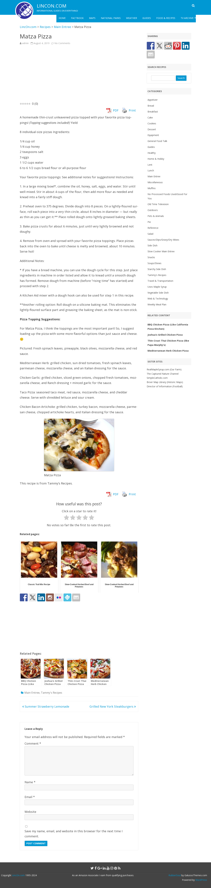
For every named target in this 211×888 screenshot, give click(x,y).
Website (30, 812)
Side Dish (152, 245)
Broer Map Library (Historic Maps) (165, 382)
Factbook (77, 18)
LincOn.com (51, 6)
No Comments (62, 43)
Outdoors (153, 210)
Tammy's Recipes (51, 692)
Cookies (152, 123)
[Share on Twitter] (159, 46)
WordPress (201, 879)
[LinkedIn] (104, 868)
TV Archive (187, 18)
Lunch (151, 170)
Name (30, 782)
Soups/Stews (154, 263)
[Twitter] (92, 868)
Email (30, 797)
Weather (131, 18)
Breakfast (153, 111)
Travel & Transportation (160, 280)
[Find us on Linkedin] (41, 597)
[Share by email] (151, 54)
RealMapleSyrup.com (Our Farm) (164, 369)
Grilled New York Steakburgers (112, 706)
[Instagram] (111, 868)
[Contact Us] (76, 597)
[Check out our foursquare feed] (67, 597)
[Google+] (99, 868)
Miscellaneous (155, 182)
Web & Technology (158, 298)
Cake (150, 117)
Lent (150, 164)
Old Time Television (158, 204)
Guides (146, 18)
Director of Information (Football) (165, 386)
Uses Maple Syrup (157, 286)
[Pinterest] (115, 868)
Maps (92, 18)
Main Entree (32, 692)
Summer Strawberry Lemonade (46, 706)
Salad (150, 233)
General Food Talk (157, 141)
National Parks (111, 18)
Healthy (152, 152)
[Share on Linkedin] (186, 46)
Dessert (152, 129)
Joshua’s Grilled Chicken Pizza (165, 334)
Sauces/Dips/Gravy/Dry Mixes (163, 239)
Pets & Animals (156, 216)
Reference (153, 227)
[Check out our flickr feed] (59, 597)
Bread (151, 105)
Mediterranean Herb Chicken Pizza (168, 350)
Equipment (153, 135)
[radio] (66, 518)
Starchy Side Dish (157, 269)
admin (25, 43)
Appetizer (153, 99)
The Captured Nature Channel (163, 373)
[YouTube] (107, 868)
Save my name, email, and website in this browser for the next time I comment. (73, 833)
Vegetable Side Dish (158, 292)
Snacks (151, 257)
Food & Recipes (165, 18)
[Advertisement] (79, 73)
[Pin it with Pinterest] (177, 46)
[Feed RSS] (119, 868)
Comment (33, 743)
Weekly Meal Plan (157, 304)
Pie (149, 221)
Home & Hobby (156, 158)
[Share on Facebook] (151, 46)
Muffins (152, 188)
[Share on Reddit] (168, 46)
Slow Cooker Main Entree (161, 251)
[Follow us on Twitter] (32, 597)
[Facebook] (96, 868)
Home (62, 18)
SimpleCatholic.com (157, 377)
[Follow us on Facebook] (24, 597)
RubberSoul (174, 875)
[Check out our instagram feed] (50, 597)
